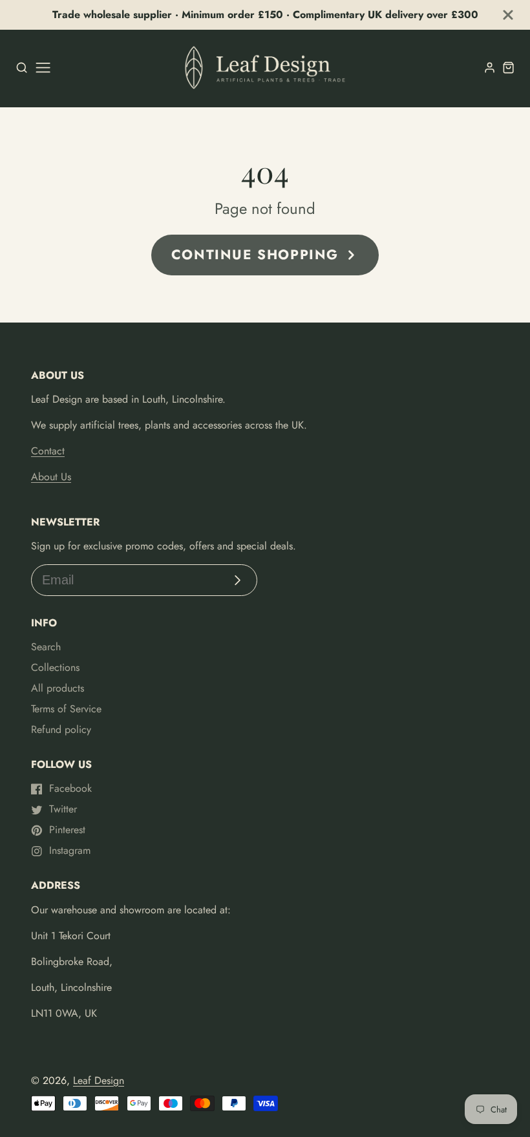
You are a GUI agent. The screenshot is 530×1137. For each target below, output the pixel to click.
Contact (48, 450)
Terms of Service (66, 708)
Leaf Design (98, 1080)
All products (57, 688)
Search (46, 646)
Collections (55, 667)
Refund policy (61, 729)
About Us (51, 476)
